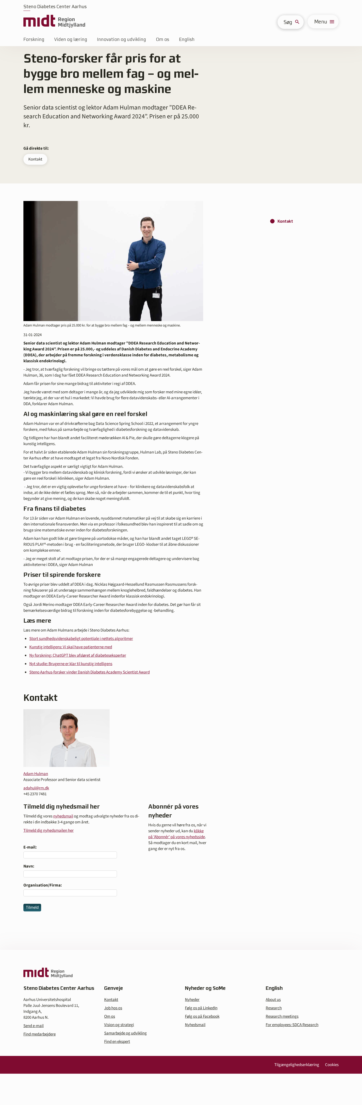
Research (274, 1008)
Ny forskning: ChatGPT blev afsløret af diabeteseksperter (77, 655)
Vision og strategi (119, 1025)
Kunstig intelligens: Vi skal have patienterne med (70, 647)
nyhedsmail (63, 816)
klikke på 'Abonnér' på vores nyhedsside (176, 834)
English (187, 39)
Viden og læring (70, 39)
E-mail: (30, 847)
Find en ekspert (117, 1042)
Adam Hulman (35, 774)
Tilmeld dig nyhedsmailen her (48, 830)
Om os (162, 39)
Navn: (28, 866)
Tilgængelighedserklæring (296, 1065)
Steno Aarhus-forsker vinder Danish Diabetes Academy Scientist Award (89, 672)
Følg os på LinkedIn (201, 1008)
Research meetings (282, 1016)
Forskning (33, 39)
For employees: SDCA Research (292, 1025)
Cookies (332, 1065)
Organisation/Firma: (42, 885)
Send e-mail (33, 1026)
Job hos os (113, 1008)
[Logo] (54, 21)
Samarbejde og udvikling (125, 1033)
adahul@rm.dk (36, 788)
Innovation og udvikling (121, 39)
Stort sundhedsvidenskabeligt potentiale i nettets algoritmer (81, 639)
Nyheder (192, 1000)
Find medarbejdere (39, 1034)
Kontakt (35, 159)
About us (273, 1000)
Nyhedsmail (195, 1025)
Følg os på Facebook (202, 1016)
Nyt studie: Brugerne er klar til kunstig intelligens (70, 664)
